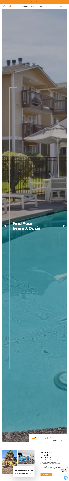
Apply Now (41, 6)
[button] (34, 2)
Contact (33, 6)
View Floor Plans (58, 440)
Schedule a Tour (24, 6)
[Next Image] (64, 226)
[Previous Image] (5, 226)
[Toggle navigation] (65, 6)
